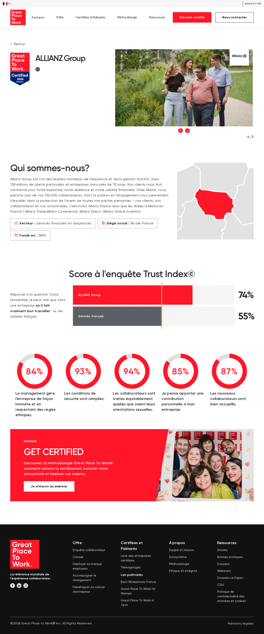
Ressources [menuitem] (157, 17)
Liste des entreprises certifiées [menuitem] (136, 558)
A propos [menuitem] (38, 17)
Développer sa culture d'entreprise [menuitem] (89, 589)
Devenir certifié (192, 17)
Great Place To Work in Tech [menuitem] (137, 603)
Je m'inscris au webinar (49, 486)
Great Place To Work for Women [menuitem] (138, 591)
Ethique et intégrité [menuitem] (183, 571)
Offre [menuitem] (60, 17)
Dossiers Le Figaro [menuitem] (230, 578)
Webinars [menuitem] (224, 571)
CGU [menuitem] (220, 585)
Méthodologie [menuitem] (127, 17)
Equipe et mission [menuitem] (181, 550)
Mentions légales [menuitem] (241, 623)
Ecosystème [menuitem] (178, 557)
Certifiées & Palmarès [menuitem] (90, 17)
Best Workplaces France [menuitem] (138, 582)
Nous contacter (234, 17)
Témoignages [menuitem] (131, 567)
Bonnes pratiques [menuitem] (230, 557)
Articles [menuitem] (222, 550)
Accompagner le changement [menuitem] (84, 578)
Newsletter (253, 3)
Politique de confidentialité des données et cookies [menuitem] (231, 596)
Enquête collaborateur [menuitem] (89, 550)
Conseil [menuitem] (78, 557)
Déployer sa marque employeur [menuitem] (87, 566)
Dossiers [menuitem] (223, 564)
